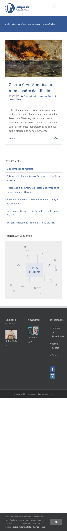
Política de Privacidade (56, 332)
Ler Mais (12, 138)
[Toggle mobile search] (54, 6)
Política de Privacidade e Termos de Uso (28, 527)
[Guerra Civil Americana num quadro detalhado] (33, 58)
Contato (56, 355)
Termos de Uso (56, 345)
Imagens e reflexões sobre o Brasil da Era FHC (31, 222)
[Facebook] (52, 369)
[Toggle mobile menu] (60, 6)
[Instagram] (52, 376)
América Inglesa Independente (34, 96)
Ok (56, 521)
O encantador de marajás (20, 168)
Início (7, 24)
